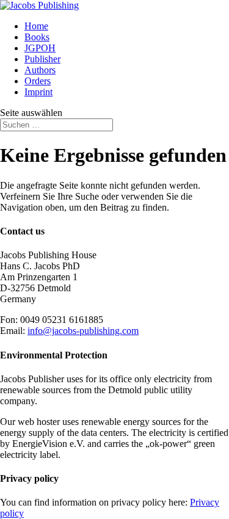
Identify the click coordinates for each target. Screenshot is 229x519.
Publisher (42, 59)
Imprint (38, 92)
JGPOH (40, 48)
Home (36, 26)
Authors (40, 70)
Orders (37, 81)
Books (36, 37)
